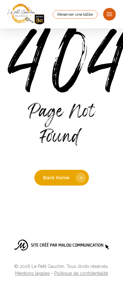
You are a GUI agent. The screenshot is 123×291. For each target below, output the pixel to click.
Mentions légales (32, 273)
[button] (109, 14)
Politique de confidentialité (81, 273)
